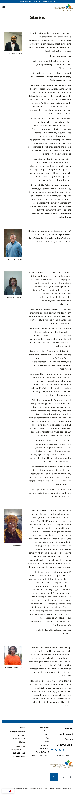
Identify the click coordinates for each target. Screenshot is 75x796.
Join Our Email (65, 744)
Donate (69, 739)
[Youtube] (52, 750)
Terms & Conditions (55, 788)
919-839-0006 (19, 753)
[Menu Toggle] (3, 7)
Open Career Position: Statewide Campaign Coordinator (37, 1)
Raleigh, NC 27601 (18, 739)
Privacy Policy (67, 788)
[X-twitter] (56, 750)
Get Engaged (65, 734)
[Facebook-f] (64, 750)
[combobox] (65, 777)
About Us (68, 728)
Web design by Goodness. (20, 788)
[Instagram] (60, 750)
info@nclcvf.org (19, 756)
